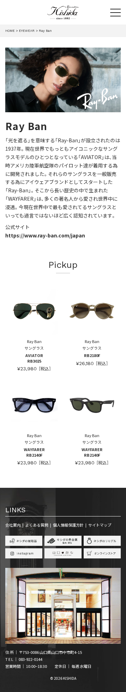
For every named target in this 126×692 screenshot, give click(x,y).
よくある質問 (36, 525)
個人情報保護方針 (68, 525)
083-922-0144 (30, 659)
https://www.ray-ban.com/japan (45, 235)
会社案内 (13, 525)
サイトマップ (99, 525)
